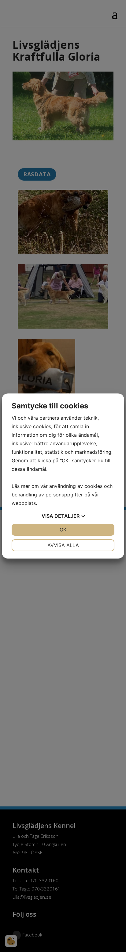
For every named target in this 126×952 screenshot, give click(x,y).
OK (63, 530)
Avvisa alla (63, 545)
